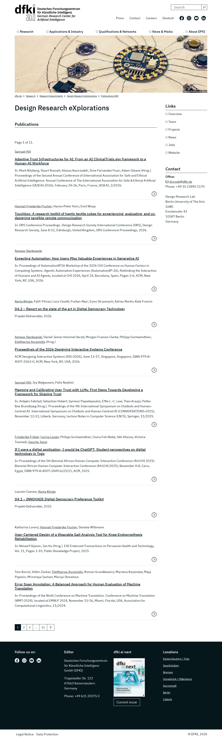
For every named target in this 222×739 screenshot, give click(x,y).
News (172, 137)
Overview (175, 114)
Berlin (166, 692)
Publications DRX (109, 96)
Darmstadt (170, 685)
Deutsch (168, 18)
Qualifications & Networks (117, 32)
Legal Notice (25, 734)
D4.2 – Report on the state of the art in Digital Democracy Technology (70, 309)
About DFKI (197, 32)
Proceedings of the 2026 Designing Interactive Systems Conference (68, 349)
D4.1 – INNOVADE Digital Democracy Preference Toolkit (59, 499)
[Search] (204, 7)
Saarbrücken (171, 665)
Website (174, 153)
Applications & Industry (66, 32)
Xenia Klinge (23, 301)
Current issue (127, 702)
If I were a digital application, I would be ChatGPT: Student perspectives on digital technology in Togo (80, 451)
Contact (135, 18)
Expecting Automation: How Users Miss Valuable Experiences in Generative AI (77, 258)
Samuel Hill (23, 152)
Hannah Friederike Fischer (33, 206)
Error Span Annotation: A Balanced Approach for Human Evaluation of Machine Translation (77, 586)
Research (26, 32)
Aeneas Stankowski (28, 251)
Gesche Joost (37, 442)
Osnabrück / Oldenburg (177, 679)
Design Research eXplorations (82, 96)
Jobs (171, 145)
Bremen (168, 672)
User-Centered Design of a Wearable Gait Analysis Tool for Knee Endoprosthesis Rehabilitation (78, 537)
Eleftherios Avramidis (30, 342)
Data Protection (47, 734)
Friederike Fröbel (27, 437)
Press (120, 18)
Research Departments (51, 96)
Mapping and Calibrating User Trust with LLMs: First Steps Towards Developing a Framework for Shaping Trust (79, 392)
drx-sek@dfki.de (180, 182)
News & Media (162, 32)
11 (43, 627)
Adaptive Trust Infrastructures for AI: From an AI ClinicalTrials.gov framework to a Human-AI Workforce (80, 161)
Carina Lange (49, 437)
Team (172, 122)
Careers (151, 18)
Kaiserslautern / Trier (176, 658)
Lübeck (167, 699)
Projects (174, 129)
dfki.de (18, 96)
